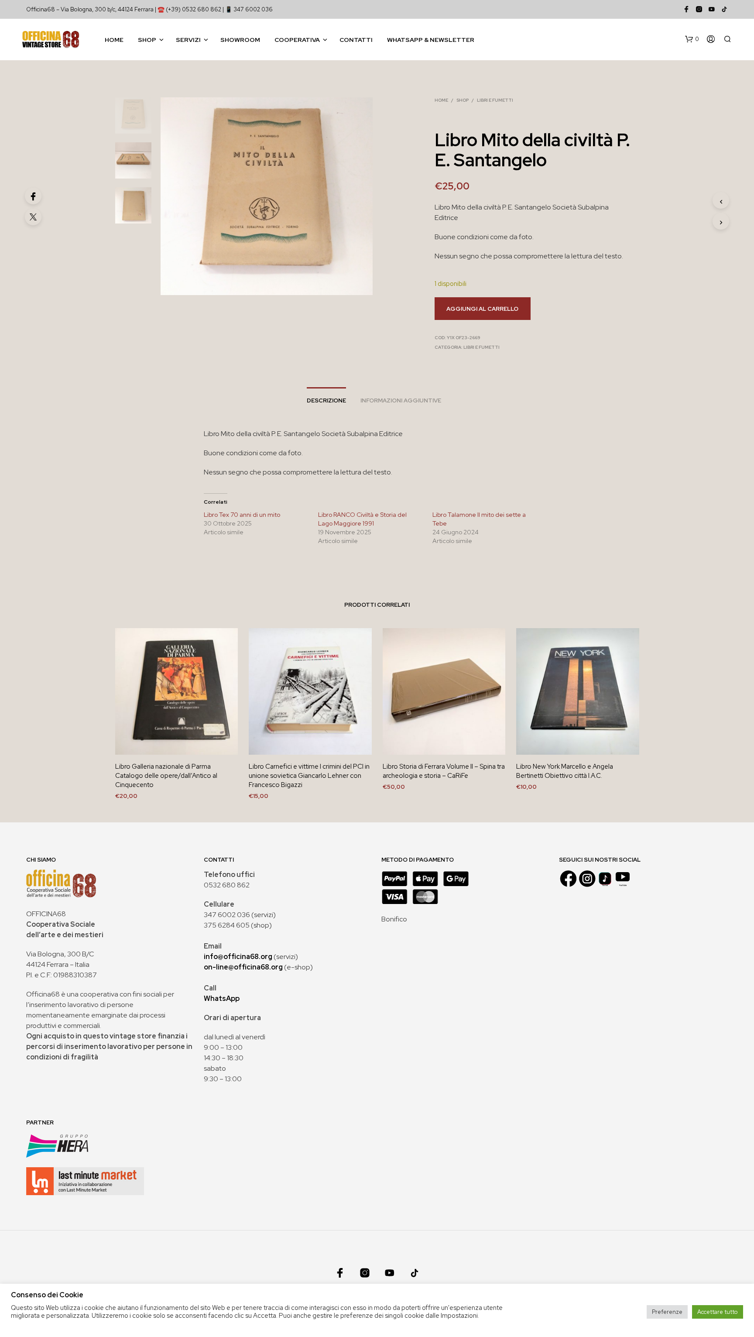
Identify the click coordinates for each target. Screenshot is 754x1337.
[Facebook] (33, 196)
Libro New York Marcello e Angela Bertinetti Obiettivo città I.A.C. (564, 771)
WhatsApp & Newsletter (430, 40)
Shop (147, 40)
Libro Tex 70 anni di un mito (242, 515)
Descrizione (326, 400)
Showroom (240, 40)
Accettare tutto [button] (717, 1312)
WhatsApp (222, 998)
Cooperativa (297, 40)
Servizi (188, 40)
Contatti (356, 40)
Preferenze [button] (667, 1312)
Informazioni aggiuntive (400, 400)
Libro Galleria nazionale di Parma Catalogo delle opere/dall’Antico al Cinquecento (166, 775)
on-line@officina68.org (243, 967)
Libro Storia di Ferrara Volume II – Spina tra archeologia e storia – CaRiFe (444, 771)
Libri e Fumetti (495, 100)
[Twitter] (33, 217)
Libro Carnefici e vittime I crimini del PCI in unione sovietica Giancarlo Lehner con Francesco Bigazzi (309, 775)
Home (114, 40)
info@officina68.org (238, 956)
